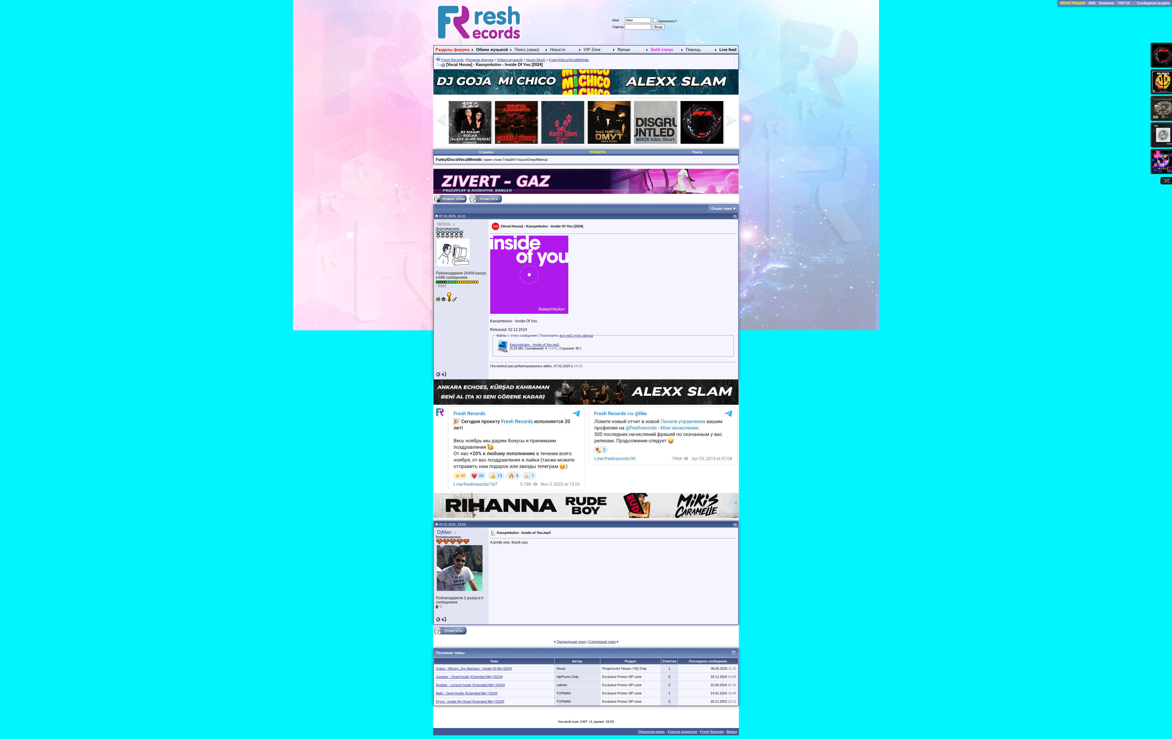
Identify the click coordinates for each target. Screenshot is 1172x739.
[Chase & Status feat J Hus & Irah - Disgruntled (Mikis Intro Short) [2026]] (516, 142)
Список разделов (682, 732)
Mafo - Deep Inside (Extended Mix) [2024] (466, 693)
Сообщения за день (1153, 3)
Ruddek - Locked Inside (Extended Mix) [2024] (470, 685)
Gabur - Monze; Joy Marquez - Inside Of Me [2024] (474, 668)
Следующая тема (602, 641)
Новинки (1106, 3)
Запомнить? (667, 21)
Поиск (697, 152)
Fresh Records (452, 60)
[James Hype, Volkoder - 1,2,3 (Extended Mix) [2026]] (609, 142)
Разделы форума (480, 60)
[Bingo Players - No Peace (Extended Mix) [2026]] (655, 142)
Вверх (732, 732)
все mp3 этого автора (576, 335)
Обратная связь (651, 732)
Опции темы (721, 208)
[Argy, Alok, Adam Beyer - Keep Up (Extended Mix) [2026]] (562, 142)
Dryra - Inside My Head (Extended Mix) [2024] (470, 701)
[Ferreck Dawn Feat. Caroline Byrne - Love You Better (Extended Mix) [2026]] (702, 142)
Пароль (618, 27)
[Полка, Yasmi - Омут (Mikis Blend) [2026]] (470, 142)
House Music (535, 60)
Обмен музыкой (509, 60)
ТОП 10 (1124, 3)
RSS (1092, 3)
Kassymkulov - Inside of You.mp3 (534, 344)
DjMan (444, 532)
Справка (486, 152)
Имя (615, 20)
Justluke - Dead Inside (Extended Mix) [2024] (469, 677)
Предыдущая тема (571, 641)
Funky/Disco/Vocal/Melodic (569, 60)
